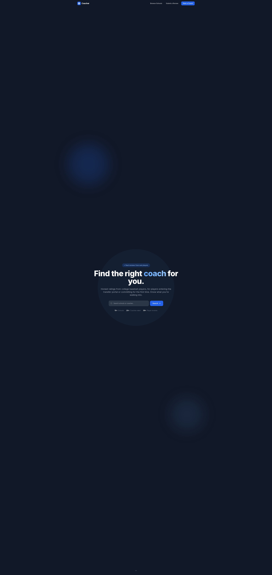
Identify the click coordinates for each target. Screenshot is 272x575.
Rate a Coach (188, 3)
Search (155, 303)
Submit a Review (172, 3)
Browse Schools (156, 3)
